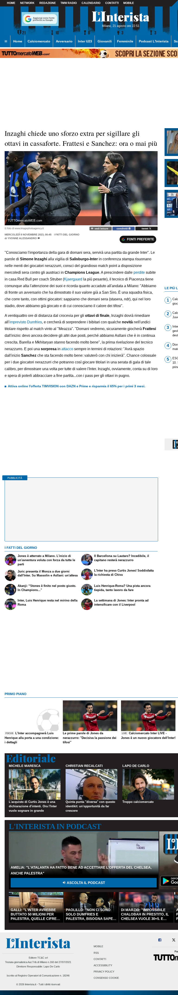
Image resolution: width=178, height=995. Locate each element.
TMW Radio (68, 3)
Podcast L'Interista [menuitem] (153, 41)
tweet (145, 228)
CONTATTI (112, 3)
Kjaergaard (73, 279)
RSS (96, 952)
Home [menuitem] (17, 41)
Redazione (47, 3)
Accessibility (103, 965)
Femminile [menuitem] (125, 41)
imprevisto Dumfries (25, 322)
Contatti (100, 959)
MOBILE (128, 3)
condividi (123, 228)
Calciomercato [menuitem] (39, 41)
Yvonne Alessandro (22, 238)
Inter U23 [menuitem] (85, 41)
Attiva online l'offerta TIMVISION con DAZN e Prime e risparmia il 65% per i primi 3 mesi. (76, 386)
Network (27, 3)
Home (11, 3)
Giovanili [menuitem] (105, 41)
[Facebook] (160, 940)
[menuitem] (5, 41)
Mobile (98, 946)
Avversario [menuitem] (64, 41)
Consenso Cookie (106, 978)
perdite (140, 272)
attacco (67, 349)
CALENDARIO (91, 3)
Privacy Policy (104, 971)
